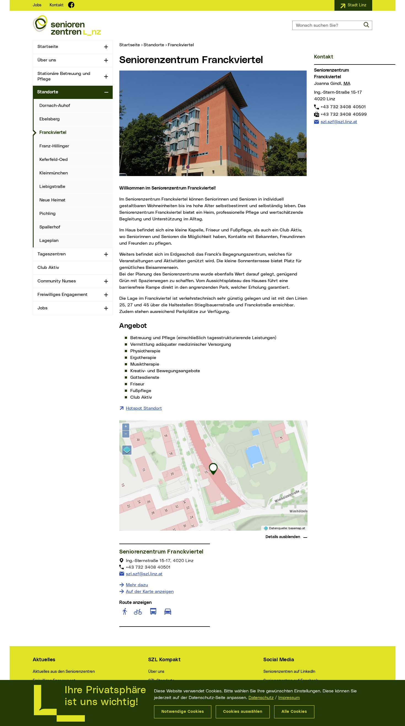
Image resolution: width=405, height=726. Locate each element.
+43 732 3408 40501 (343, 106)
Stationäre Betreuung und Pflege (63, 76)
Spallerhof (49, 227)
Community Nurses (56, 281)
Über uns (46, 60)
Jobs (37, 5)
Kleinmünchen (53, 173)
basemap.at (296, 528)
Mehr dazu (137, 585)
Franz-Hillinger (54, 146)
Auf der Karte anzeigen (150, 591)
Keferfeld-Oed (53, 159)
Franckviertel (75, 132)
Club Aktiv (48, 267)
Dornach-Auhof (54, 105)
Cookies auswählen (242, 712)
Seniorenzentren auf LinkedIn (289, 672)
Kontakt (57, 5)
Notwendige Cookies (182, 712)
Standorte (47, 92)
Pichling (47, 213)
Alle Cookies (294, 712)
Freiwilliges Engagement (62, 294)
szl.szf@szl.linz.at (144, 573)
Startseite (47, 46)
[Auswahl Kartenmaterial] (126, 450)
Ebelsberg (49, 119)
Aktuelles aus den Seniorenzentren (64, 672)
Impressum (289, 697)
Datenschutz (261, 697)
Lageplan (48, 240)
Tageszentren (51, 254)
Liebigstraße (52, 186)
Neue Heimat (52, 200)
